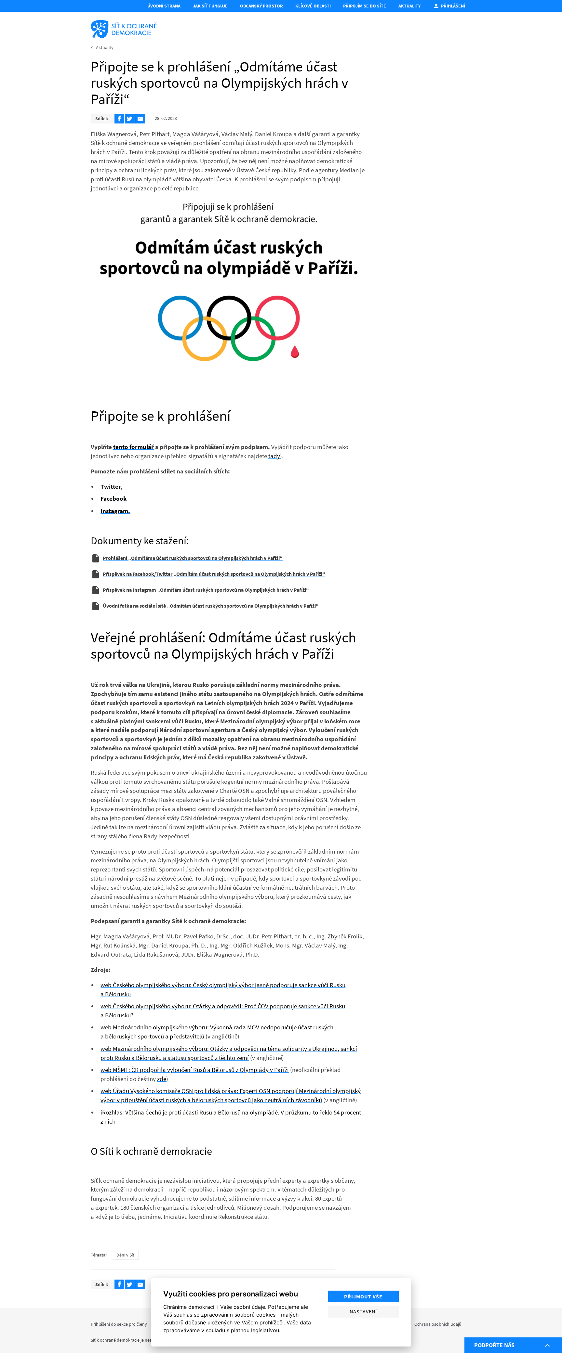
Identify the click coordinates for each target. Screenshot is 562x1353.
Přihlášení (453, 6)
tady (274, 456)
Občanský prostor (261, 6)
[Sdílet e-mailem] (140, 118)
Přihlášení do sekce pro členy (119, 1324)
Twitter (110, 486)
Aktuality (409, 6)
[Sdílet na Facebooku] (119, 118)
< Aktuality (102, 47)
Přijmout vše (363, 1296)
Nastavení (363, 1311)
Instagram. (115, 511)
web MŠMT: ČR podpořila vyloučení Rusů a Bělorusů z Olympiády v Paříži (194, 1070)
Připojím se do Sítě (364, 6)
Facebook (113, 498)
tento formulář (133, 447)
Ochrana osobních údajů (438, 1324)
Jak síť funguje (210, 6)
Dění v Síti (125, 1255)
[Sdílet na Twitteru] (130, 118)
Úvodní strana (164, 6)
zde (161, 1079)
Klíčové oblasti (313, 6)
